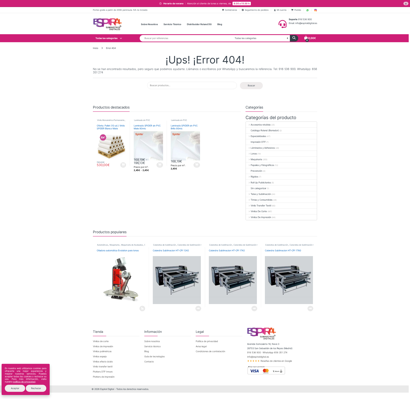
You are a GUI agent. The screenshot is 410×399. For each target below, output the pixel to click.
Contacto (149, 361)
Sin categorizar (258, 188)
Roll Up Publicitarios (261, 182)
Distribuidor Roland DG (199, 24)
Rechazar (36, 388)
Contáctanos (231, 10)
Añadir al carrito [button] (122, 165)
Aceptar (15, 388)
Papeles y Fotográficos (262, 165)
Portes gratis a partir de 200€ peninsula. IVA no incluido (120, 10)
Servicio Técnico (172, 24)
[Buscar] (294, 38)
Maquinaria (256, 159)
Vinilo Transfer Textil (261, 205)
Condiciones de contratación (210, 351)
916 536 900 (254, 352)
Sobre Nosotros (149, 24)
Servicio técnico (152, 346)
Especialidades (258, 136)
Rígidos (254, 176)
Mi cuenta (282, 10)
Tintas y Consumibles (261, 199)
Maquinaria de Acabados (132, 245)
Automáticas (102, 245)
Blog (219, 24)
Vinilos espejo (100, 356)
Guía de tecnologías (154, 356)
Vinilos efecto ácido (103, 361)
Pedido (297, 10)
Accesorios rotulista (261, 124)
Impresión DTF (258, 142)
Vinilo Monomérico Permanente (110, 120)
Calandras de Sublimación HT (190, 245)
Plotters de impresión (104, 376)
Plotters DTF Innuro (103, 371)
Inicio (95, 48)
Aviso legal (201, 346)
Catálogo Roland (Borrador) (265, 130)
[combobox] (186, 38)
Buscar (251, 85)
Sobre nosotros (152, 341)
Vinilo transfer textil (102, 366)
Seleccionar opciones (157, 165)
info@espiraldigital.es (258, 356)
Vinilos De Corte (259, 211)
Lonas (254, 153)
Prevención (256, 170)
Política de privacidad (207, 341)
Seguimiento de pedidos (257, 10)
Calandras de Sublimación (164, 245)
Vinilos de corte (101, 341)
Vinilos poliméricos (102, 351)
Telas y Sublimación (261, 194)
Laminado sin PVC (142, 120)
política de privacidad (24, 381)
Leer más (142, 308)
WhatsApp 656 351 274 (275, 352)
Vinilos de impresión (103, 346)
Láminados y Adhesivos (263, 147)
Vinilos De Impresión (261, 217)
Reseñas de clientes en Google (269, 361)
